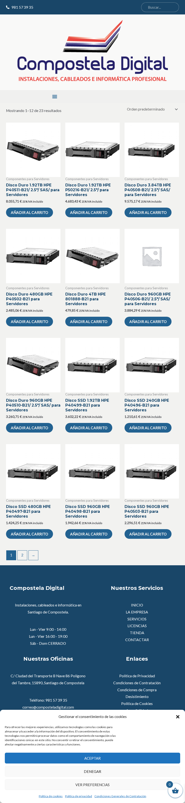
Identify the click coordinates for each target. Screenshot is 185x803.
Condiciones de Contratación (137, 683)
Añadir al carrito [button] (29, 212)
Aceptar (92, 758)
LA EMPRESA (137, 612)
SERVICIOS (136, 619)
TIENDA (137, 633)
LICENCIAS (137, 626)
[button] (177, 716)
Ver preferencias (92, 785)
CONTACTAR (137, 640)
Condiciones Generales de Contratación (120, 796)
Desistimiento (137, 696)
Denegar (92, 771)
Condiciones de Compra (137, 690)
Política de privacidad (78, 796)
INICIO (137, 605)
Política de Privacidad (137, 676)
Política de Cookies (137, 703)
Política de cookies (51, 796)
